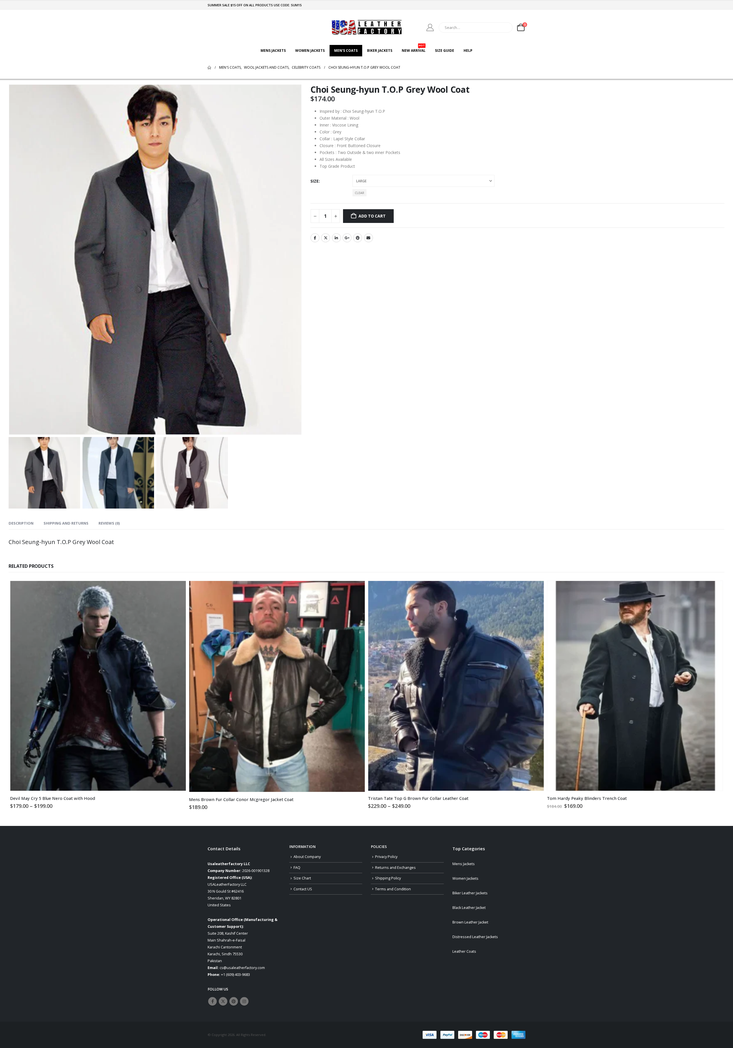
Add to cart (372, 216)
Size (314, 181)
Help (468, 50)
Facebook (315, 237)
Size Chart (302, 878)
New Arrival (413, 49)
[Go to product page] (98, 686)
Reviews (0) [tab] (109, 523)
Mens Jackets (273, 50)
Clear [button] (359, 193)
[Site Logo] (366, 27)
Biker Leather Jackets (470, 893)
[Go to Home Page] (209, 67)
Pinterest (357, 237)
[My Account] (430, 27)
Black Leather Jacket (469, 907)
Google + (347, 237)
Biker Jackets (379, 50)
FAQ (296, 867)
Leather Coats (464, 951)
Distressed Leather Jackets (475, 936)
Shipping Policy (388, 878)
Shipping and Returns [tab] (66, 523)
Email (368, 237)
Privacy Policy (386, 856)
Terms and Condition (393, 889)
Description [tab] (21, 523)
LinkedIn (336, 237)
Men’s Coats (346, 50)
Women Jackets (310, 50)
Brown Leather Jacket (470, 922)
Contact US (302, 889)
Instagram (244, 1001)
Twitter (325, 237)
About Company (307, 856)
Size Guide (444, 50)
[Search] (504, 27)
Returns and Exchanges (395, 867)
